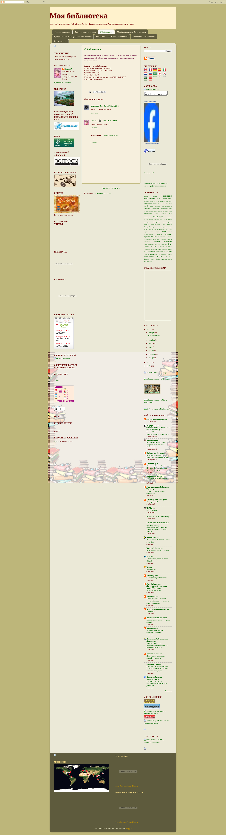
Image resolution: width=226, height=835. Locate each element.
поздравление (148, 239)
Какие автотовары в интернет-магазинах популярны (157, 669)
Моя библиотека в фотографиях (131, 32)
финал (146, 256)
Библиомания (152, 628)
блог (158, 198)
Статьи (57, 441)
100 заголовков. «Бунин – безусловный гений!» (155, 631)
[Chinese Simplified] (151, 79)
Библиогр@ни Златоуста (156, 499)
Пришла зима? (154, 335)
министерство (167, 222)
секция (170, 249)
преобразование (149, 244)
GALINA (94, 120)
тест (165, 251)
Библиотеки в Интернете (143, 36)
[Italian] (165, 71)
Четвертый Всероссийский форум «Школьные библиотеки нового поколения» (157, 600)
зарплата (165, 211)
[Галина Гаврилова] (151, 141)
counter (57, 380)
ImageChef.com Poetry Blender (126, 786)
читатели (164, 259)
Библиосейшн (152, 440)
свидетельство (162, 249)
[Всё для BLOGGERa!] (149, 702)
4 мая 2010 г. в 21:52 (111, 106)
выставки (169, 201)
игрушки (163, 213)
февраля (152, 354)
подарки (169, 237)
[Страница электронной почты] (90, 92)
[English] (146, 71)
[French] (151, 71)
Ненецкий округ (149, 227)
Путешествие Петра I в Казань (157, 550)
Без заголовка (151, 569)
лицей (151, 219)
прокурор (164, 244)
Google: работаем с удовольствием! (154, 678)
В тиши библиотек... (154, 548)
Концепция (168, 217)
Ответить (94, 113)
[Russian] (151, 75)
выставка (162, 201)
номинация (168, 227)
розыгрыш (147, 249)
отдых (157, 232)
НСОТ (146, 229)
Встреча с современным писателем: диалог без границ (157, 456)
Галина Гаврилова (150, 101)
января (151, 358)
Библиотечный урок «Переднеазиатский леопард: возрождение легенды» (157, 645)
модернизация (155, 224)
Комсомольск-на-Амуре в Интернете (112, 36)
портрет (169, 239)
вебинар (146, 201)
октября (152, 340)
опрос (146, 232)
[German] (155, 71)
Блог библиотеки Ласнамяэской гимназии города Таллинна (156, 586)
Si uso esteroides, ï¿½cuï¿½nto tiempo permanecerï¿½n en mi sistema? (156, 529)
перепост (146, 236)
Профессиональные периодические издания (73, 36)
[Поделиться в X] (99, 92)
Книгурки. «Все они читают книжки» (156, 479)
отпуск (164, 232)
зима (170, 211)
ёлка (170, 208)
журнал (146, 211)
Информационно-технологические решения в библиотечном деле (158, 427)
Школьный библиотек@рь (157, 609)
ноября (151, 332)
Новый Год (160, 227)
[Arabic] (146, 79)
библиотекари (149, 198)
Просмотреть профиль (62, 82)
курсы (146, 219)
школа (170, 259)
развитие (146, 247)
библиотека (167, 195)
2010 (149, 366)
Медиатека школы (154, 653)
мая (150, 347)
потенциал (147, 242)
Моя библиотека (79, 15)
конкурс (158, 216)
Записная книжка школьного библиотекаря (157, 665)
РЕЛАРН (153, 247)
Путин (170, 244)
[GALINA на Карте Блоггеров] (149, 152)
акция (155, 196)
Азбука (146, 196)
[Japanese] (160, 75)
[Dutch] (146, 75)
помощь (163, 239)
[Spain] (160, 71)
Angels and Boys (97, 106)
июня (151, 343)
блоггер (164, 198)
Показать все (168, 691)
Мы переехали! (152, 502)
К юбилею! (150, 611)
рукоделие (154, 249)
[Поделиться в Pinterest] (104, 92)
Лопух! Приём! (152, 510)
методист (147, 222)
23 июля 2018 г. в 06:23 (110, 135)
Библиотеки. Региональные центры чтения (157, 523)
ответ (151, 232)
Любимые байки (153, 537)
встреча (156, 201)
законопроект (158, 211)
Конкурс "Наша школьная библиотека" (155, 492)
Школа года (147, 261)
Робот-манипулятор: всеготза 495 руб (157, 559)
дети (151, 206)
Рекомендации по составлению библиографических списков (156, 184)
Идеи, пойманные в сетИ (156, 617)
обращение (152, 229)
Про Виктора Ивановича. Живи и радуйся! (158, 540)
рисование (161, 247)
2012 (149, 329)
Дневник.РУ (155, 208)
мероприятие (168, 219)
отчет (170, 232)
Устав (145, 254)
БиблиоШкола (152, 596)
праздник (157, 241)
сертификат (151, 251)
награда (169, 224)
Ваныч (149, 567)
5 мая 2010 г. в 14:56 (109, 121)
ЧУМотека (150, 508)
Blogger (128, 828)
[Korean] (165, 75)
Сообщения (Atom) (104, 193)
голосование (148, 203)
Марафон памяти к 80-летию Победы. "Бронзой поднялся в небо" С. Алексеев (157, 468)
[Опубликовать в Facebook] (102, 92)
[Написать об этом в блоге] (97, 92)
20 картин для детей (153, 590)
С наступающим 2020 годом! (156, 577)
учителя (169, 254)
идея (170, 213)
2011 (149, 362)
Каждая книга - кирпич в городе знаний (158, 621)
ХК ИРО (168, 256)
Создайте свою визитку (151, 143)
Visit (149, 173)
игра (156, 213)
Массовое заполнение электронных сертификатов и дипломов (157, 683)
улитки (169, 251)
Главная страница (62, 32)
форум (151, 256)
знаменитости (148, 213)
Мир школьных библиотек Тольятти (157, 488)
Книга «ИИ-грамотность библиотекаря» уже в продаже (157, 433)
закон (151, 211)
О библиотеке (106, 32)
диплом (157, 206)
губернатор (156, 204)
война (151, 201)
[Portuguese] (155, 75)
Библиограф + (152, 575)
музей (163, 224)
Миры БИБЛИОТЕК (155, 476)
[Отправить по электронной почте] (94, 92)
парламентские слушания (153, 234)
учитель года (162, 254)
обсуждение (161, 229)
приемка (157, 244)
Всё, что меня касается (85, 32)
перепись (168, 234)
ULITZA (149, 556)
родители (169, 247)
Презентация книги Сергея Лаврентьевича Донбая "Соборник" (156, 444)
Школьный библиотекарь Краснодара (157, 640)
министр (146, 224)
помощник (156, 239)
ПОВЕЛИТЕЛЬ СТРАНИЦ (157, 516)
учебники (152, 253)
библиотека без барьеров (156, 419)
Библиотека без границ (155, 453)
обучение (169, 229)
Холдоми (146, 259)
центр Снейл (155, 259)
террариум (159, 251)
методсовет (156, 222)
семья (145, 251)
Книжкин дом (152, 463)
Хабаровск (159, 256)
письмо (154, 236)
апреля (151, 350)
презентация (168, 241)
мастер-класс (158, 219)
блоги (170, 198)
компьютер (147, 217)
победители (161, 237)
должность (164, 208)
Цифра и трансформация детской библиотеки (155, 657)
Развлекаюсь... (60, 41)
